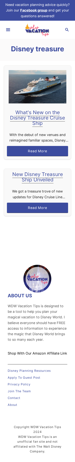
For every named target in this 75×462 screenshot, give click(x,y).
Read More (39, 152)
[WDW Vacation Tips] (37, 29)
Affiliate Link (56, 353)
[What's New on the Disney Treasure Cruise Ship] (37, 86)
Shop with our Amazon (27, 353)
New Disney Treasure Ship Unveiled (37, 177)
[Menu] (8, 29)
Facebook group (33, 10)
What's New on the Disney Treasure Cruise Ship (37, 117)
